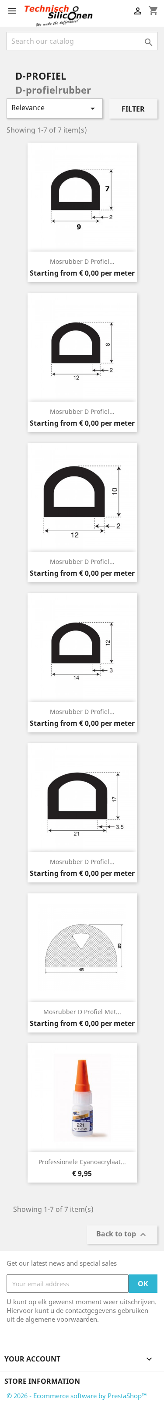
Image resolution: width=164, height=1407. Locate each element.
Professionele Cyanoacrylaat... (82, 1162)
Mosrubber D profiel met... (82, 1012)
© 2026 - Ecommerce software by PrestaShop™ (77, 1395)
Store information (42, 1381)
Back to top (122, 1234)
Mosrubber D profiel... (82, 261)
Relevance (54, 108)
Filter (133, 109)
